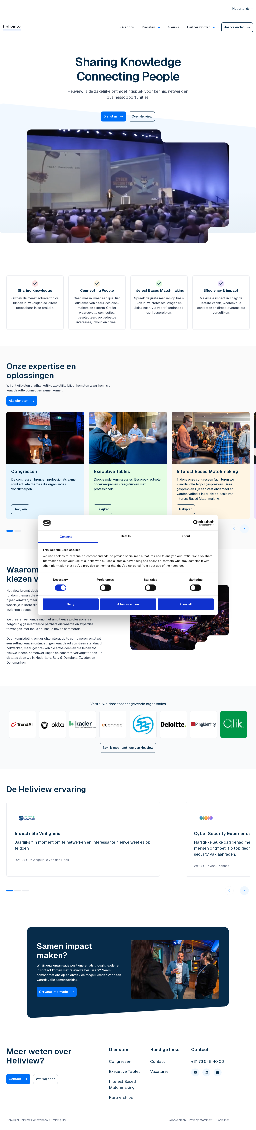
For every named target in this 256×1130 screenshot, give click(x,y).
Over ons (127, 27)
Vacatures (159, 1071)
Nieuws (173, 27)
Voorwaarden (177, 1120)
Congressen (120, 1061)
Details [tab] (126, 536)
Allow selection (128, 604)
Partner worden (198, 27)
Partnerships (121, 1097)
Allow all (185, 604)
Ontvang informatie (53, 992)
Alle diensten (18, 401)
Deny (70, 604)
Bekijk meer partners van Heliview (128, 748)
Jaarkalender (234, 27)
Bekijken (20, 509)
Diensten (148, 27)
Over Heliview (142, 116)
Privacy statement (200, 1120)
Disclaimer (222, 1120)
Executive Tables (124, 1071)
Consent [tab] (66, 536)
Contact (15, 1079)
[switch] (105, 587)
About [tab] (185, 536)
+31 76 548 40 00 (207, 1061)
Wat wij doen (45, 1079)
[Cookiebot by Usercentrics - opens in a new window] (196, 523)
